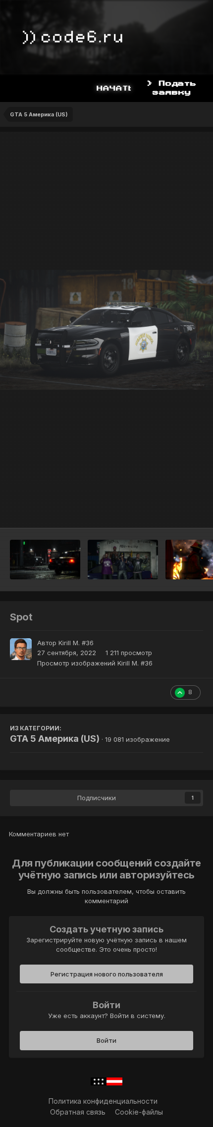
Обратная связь (78, 1112)
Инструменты (168, 510)
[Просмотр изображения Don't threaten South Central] (123, 559)
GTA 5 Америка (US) (55, 738)
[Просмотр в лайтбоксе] (106, 330)
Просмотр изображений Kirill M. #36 (95, 663)
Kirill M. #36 (76, 643)
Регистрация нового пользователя (107, 974)
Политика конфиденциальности (103, 1101)
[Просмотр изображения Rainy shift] (45, 559)
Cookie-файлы (139, 1112)
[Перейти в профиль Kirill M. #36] (21, 649)
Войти (106, 1040)
